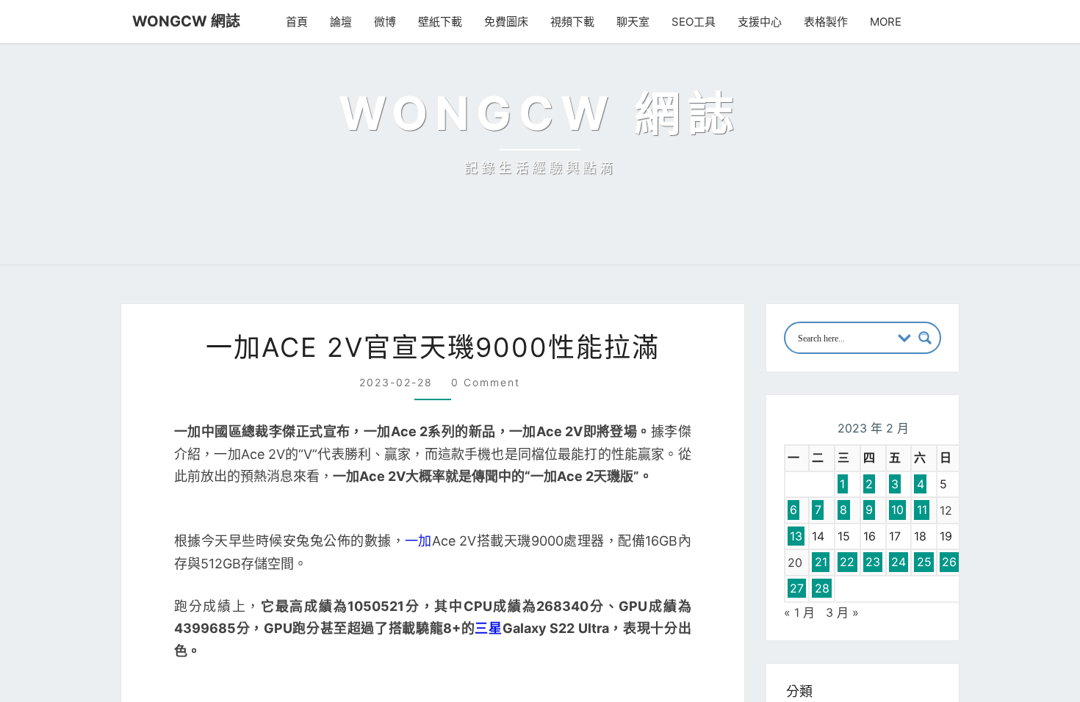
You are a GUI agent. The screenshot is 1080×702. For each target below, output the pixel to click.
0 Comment (482, 595)
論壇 (347, 22)
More (887, 22)
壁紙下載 (447, 22)
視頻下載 (579, 22)
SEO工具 (698, 22)
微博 (392, 22)
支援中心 (763, 22)
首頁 (303, 22)
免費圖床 (513, 22)
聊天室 (639, 22)
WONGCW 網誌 (179, 21)
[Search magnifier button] (925, 550)
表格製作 (829, 22)
